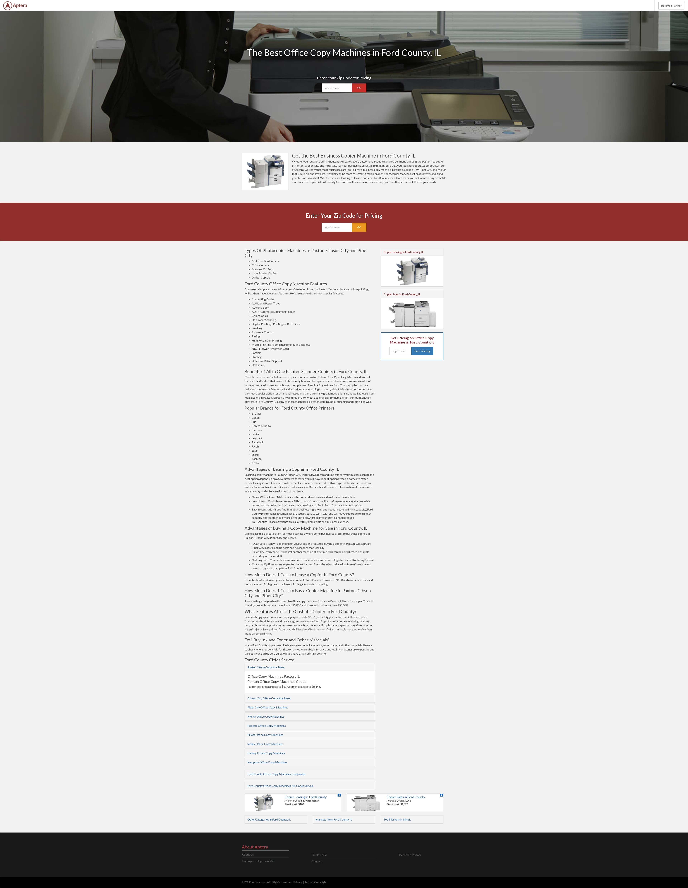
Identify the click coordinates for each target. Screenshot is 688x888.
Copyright (320, 882)
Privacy (298, 882)
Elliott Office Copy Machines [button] (265, 734)
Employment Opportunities (258, 861)
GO (359, 87)
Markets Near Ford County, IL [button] (334, 819)
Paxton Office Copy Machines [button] (266, 667)
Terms (308, 882)
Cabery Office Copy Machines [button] (266, 753)
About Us (248, 854)
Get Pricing (422, 351)
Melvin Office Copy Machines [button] (265, 716)
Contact (317, 861)
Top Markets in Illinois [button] (397, 819)
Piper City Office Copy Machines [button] (267, 707)
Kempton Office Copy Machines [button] (267, 762)
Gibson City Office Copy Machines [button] (268, 698)
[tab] (310, 667)
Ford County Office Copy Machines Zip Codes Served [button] (280, 785)
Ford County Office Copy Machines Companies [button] (276, 774)
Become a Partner (671, 5)
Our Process (319, 854)
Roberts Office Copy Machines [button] (266, 725)
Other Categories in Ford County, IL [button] (269, 819)
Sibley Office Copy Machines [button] (265, 744)
